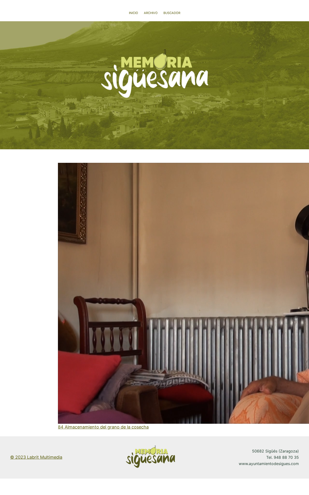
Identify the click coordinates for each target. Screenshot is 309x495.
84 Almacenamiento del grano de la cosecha (103, 427)
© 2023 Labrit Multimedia (36, 457)
